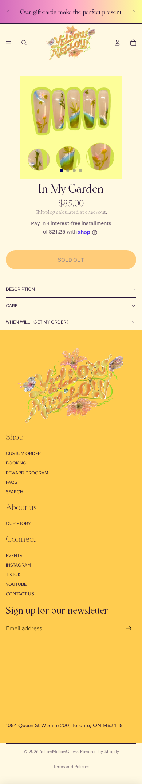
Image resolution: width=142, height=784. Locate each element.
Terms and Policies (71, 766)
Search (14, 492)
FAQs (11, 482)
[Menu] (8, 42)
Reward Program (27, 473)
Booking (16, 463)
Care (11, 306)
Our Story (18, 523)
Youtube (16, 584)
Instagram (18, 565)
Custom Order (23, 453)
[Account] (117, 43)
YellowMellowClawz (59, 751)
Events (14, 555)
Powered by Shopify (99, 751)
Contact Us (20, 594)
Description (20, 289)
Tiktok (13, 574)
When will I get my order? (37, 322)
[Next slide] (134, 12)
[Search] (24, 43)
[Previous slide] (8, 12)
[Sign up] (129, 628)
